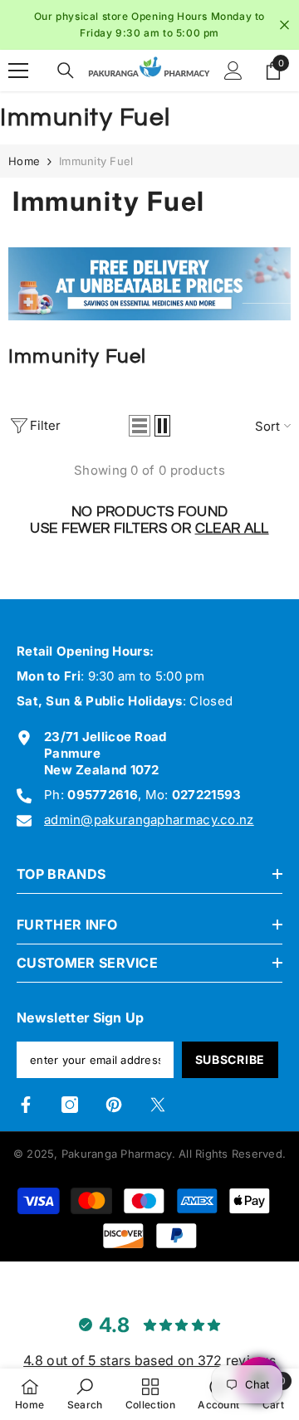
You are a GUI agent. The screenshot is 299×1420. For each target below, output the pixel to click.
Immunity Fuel (96, 161)
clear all (232, 528)
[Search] (66, 71)
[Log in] (233, 70)
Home (24, 161)
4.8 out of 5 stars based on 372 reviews (149, 1360)
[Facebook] (26, 1104)
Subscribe (230, 1059)
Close (284, 25)
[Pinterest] (114, 1104)
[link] (149, 284)
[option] (149, 24)
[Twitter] (158, 1104)
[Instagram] (70, 1104)
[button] (139, 426)
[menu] (18, 71)
